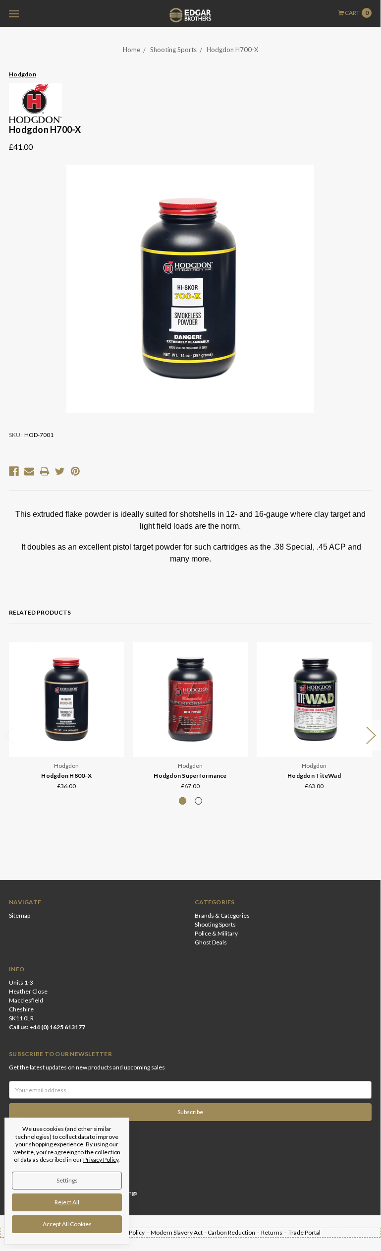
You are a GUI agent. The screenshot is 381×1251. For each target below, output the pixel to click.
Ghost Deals (211, 942)
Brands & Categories (222, 915)
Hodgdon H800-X (66, 775)
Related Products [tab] (40, 612)
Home (131, 50)
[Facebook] (14, 471)
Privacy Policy (100, 1159)
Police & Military (216, 933)
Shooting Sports (173, 50)
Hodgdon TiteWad (314, 775)
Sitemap (19, 915)
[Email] (29, 471)
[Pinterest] (75, 471)
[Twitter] (60, 471)
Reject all (66, 1202)
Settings (67, 1180)
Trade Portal (304, 1232)
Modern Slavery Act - (179, 1232)
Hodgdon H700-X (232, 50)
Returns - (274, 1232)
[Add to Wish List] (113, 666)
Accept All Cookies (67, 1224)
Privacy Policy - (130, 1232)
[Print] (45, 471)
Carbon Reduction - (234, 1232)
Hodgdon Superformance (190, 775)
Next (371, 735)
